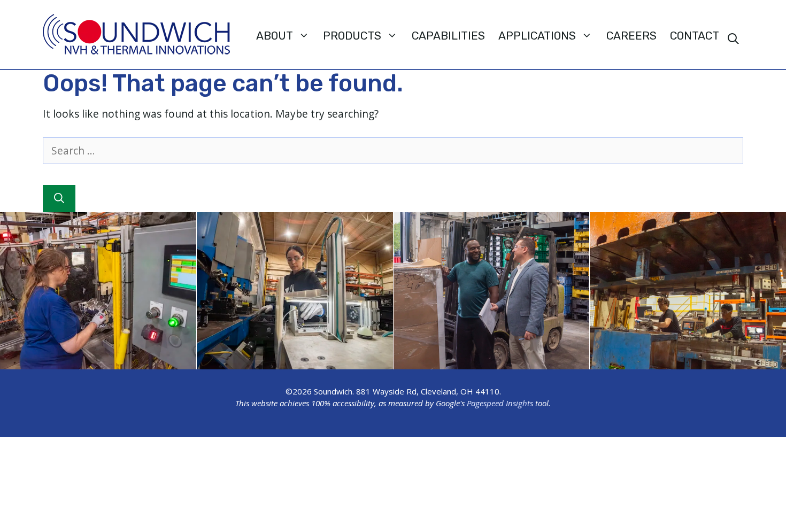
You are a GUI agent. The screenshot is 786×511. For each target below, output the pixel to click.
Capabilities (448, 35)
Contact (694, 35)
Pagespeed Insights (500, 403)
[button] (733, 39)
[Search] (59, 198)
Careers (631, 35)
